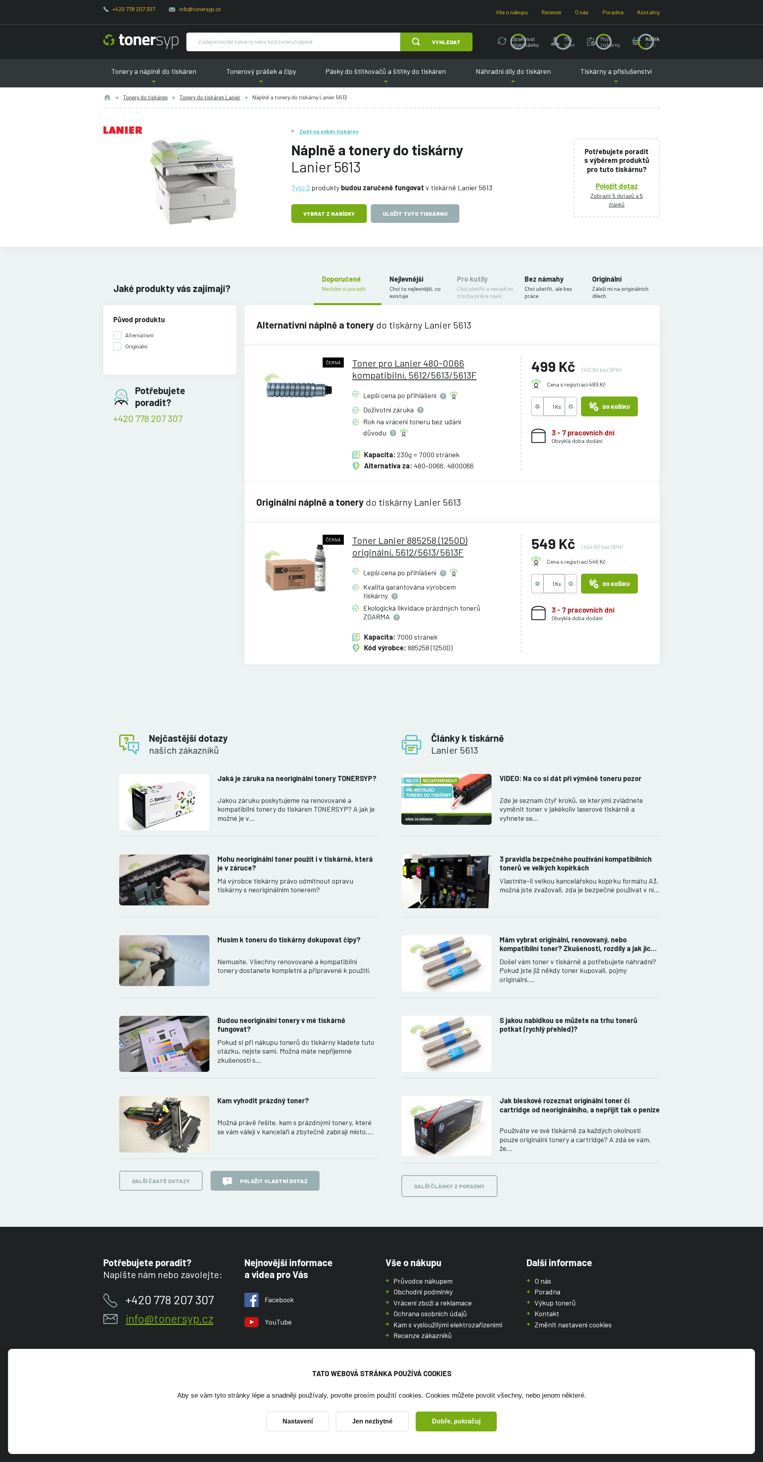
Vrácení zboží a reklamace (432, 1302)
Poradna (613, 12)
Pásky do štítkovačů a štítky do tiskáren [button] (385, 77)
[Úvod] (107, 97)
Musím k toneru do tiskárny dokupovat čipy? (288, 939)
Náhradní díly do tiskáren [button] (513, 77)
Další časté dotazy (161, 1181)
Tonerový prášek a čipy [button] (261, 77)
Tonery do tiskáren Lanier (210, 97)
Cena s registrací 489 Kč (576, 384)
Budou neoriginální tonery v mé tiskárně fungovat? (281, 1025)
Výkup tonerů (555, 1302)
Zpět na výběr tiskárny (328, 131)
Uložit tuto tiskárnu (415, 213)
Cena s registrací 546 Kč (576, 561)
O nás (582, 12)
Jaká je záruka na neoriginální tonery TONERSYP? (296, 778)
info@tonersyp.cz (200, 9)
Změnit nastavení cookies (573, 1324)
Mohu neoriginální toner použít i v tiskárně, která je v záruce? (295, 863)
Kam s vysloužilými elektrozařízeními (447, 1324)
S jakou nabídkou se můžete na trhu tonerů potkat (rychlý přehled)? (568, 1025)
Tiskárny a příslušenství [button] (616, 77)
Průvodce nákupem (423, 1280)
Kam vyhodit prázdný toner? (263, 1100)
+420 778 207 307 (133, 9)
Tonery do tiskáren (145, 97)
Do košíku (616, 406)
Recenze (551, 12)
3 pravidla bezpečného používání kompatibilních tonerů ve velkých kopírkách (576, 863)
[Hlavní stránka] (140, 41)
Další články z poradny (449, 1186)
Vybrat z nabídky (329, 213)
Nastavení (298, 1421)
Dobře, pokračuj (456, 1421)
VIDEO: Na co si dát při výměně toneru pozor (570, 778)
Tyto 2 (300, 187)
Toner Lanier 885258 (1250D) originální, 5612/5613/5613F (409, 546)
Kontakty (648, 12)
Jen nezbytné (372, 1421)
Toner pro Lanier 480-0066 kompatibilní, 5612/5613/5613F (414, 369)
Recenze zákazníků (422, 1335)
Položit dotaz (617, 186)
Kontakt (546, 1313)
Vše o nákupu (512, 12)
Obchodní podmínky (423, 1291)
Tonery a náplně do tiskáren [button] (153, 77)
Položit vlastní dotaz (274, 1181)
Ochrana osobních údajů (430, 1313)
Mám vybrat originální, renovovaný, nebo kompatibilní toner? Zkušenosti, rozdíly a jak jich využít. (577, 944)
